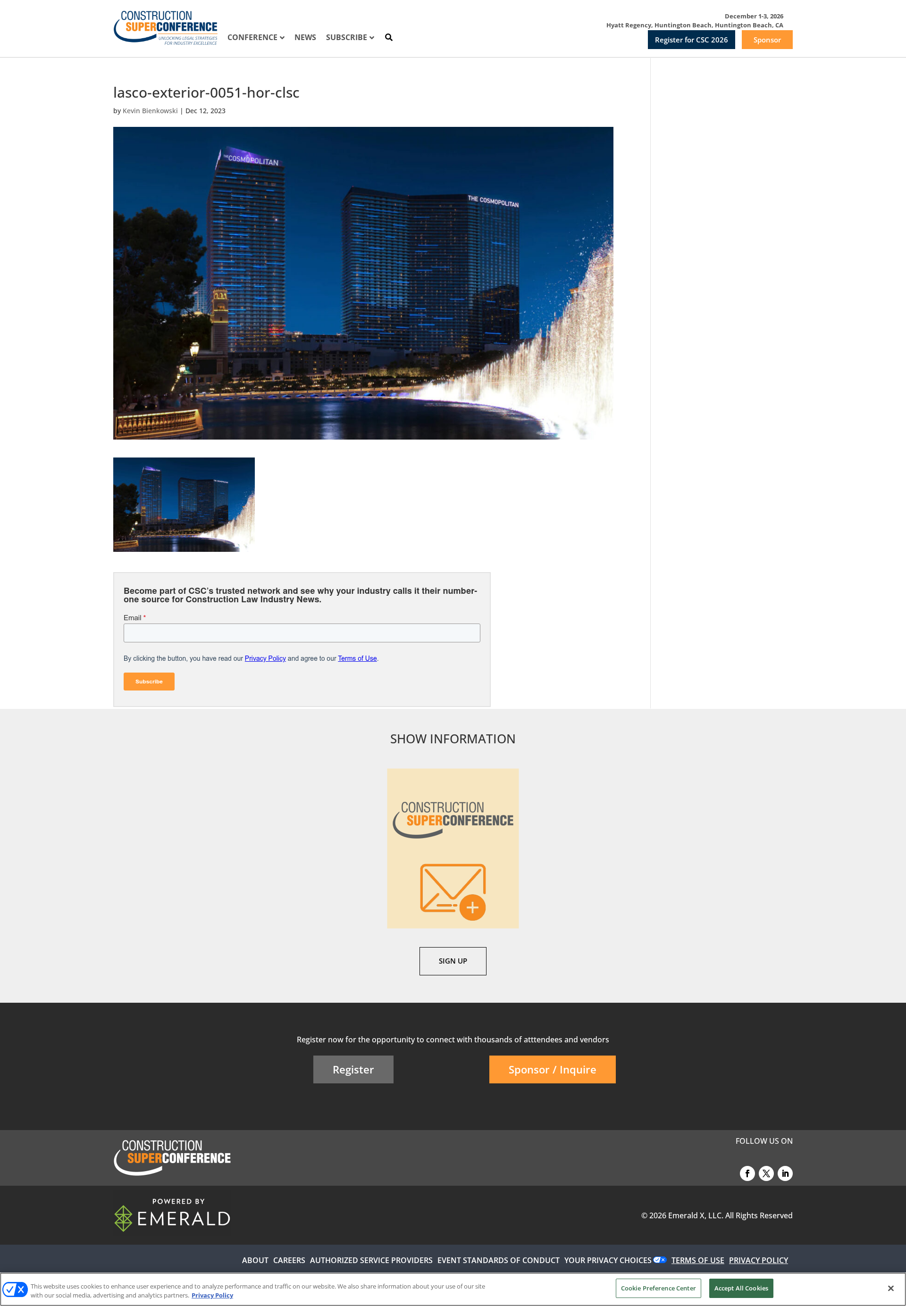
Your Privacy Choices (608, 1260)
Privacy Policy (212, 1295)
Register (353, 1069)
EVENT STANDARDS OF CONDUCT (498, 1260)
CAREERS (289, 1260)
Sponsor (767, 39)
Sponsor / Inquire (552, 1069)
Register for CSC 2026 (691, 39)
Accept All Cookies (741, 1288)
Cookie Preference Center (658, 1288)
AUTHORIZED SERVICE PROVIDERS (371, 1260)
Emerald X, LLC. (695, 1215)
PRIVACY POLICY (758, 1260)
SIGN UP (453, 960)
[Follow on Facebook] (747, 1173)
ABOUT (255, 1260)
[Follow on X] (766, 1173)
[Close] (891, 1288)
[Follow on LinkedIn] (785, 1173)
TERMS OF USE (697, 1260)
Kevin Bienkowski (150, 110)
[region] (453, 1289)
